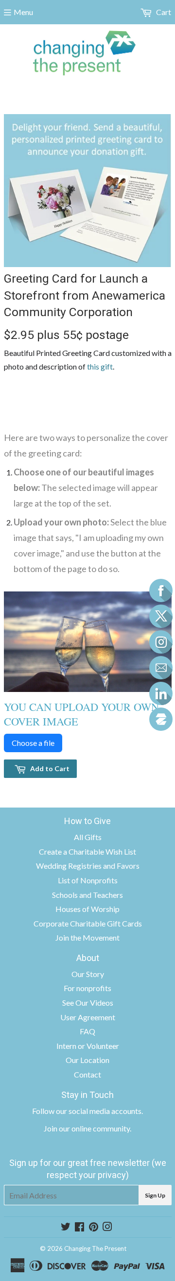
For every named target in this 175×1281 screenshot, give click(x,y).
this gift (100, 366)
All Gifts (88, 837)
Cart (163, 12)
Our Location (87, 1059)
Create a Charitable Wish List (87, 851)
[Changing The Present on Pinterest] (93, 1227)
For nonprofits (87, 988)
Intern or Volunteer (87, 1045)
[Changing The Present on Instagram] (107, 1227)
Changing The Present (95, 1248)
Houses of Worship (87, 908)
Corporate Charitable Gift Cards (88, 923)
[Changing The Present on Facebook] (79, 1227)
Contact (87, 1074)
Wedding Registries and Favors (88, 865)
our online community (94, 1128)
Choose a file (33, 742)
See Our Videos (87, 1002)
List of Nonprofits (88, 880)
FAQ (87, 1031)
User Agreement (87, 1017)
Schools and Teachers (87, 894)
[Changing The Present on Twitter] (65, 1227)
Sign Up (155, 1195)
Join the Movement (87, 937)
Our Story (87, 973)
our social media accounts (98, 1110)
